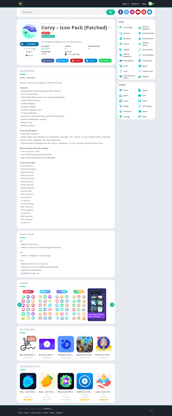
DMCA (52, 413)
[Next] (112, 304)
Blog (144, 4)
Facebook (49, 61)
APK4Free (47, 409)
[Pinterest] (143, 11)
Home (43, 23)
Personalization (59, 23)
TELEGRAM (31, 44)
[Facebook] (120, 11)
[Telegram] (149, 11)
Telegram (92, 61)
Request (59, 413)
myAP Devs (45, 48)
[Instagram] (132, 11)
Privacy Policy (36, 413)
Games (134, 4)
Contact (45, 413)
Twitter (63, 61)
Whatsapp (106, 61)
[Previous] (19, 304)
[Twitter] (126, 11)
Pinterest (78, 61)
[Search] (110, 12)
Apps (125, 4)
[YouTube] (138, 11)
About (26, 413)
